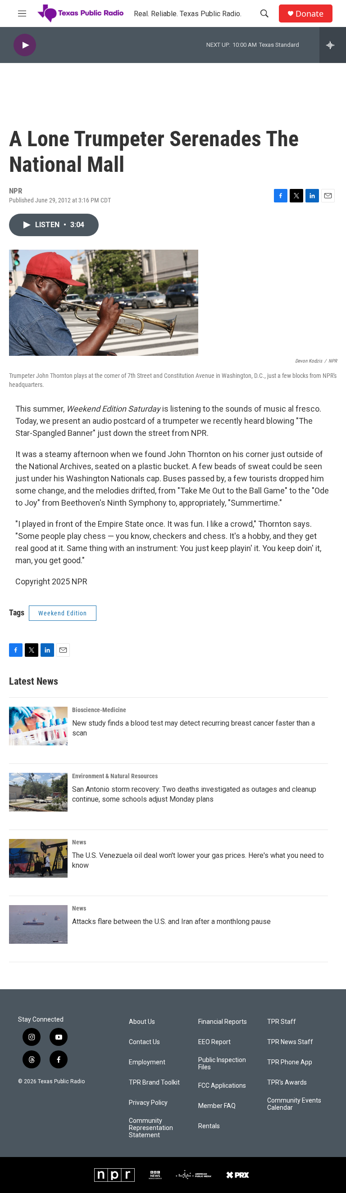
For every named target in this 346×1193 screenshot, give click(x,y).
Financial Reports (222, 1021)
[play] (25, 45)
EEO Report (214, 1042)
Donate (309, 13)
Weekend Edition (62, 613)
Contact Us (144, 1042)
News (79, 842)
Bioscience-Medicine (99, 709)
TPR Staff (281, 1021)
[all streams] (332, 45)
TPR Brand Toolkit (154, 1082)
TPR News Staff (290, 1042)
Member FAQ (217, 1106)
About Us (142, 1021)
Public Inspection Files (222, 1064)
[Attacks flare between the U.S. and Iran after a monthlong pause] (38, 924)
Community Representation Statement (151, 1128)
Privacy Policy (148, 1102)
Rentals (209, 1126)
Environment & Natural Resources (115, 776)
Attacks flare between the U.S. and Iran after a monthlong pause (171, 921)
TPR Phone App (289, 1062)
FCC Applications (222, 1085)
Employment (147, 1062)
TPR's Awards (287, 1082)
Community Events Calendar (294, 1104)
